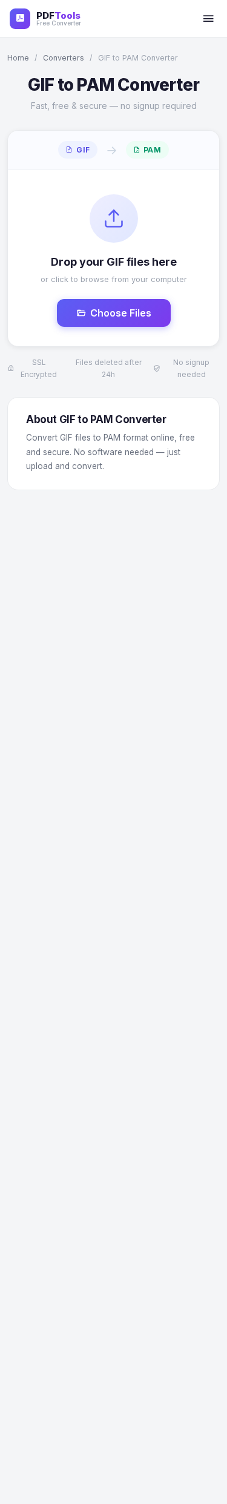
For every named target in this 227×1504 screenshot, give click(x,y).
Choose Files (120, 313)
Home (18, 57)
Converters (63, 57)
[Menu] (208, 18)
